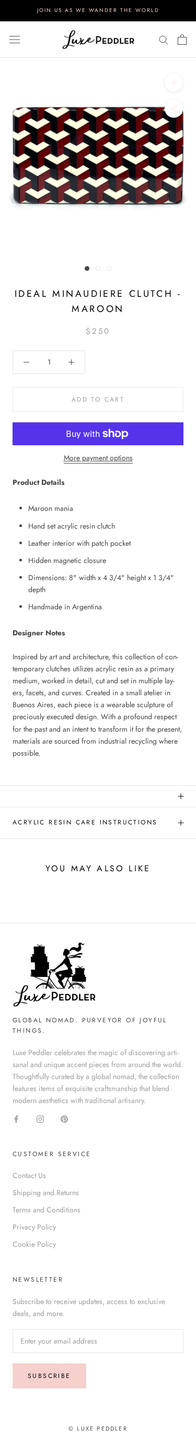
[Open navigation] (14, 39)
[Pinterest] (64, 1118)
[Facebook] (16, 1118)
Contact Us (29, 1175)
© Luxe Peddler (98, 1428)
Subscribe (49, 1376)
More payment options (98, 458)
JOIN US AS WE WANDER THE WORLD (98, 10)
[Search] (163, 39)
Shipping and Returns (46, 1192)
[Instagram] (40, 1118)
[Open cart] (182, 39)
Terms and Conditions (46, 1210)
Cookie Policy (34, 1244)
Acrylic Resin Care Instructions (85, 822)
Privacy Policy (34, 1227)
